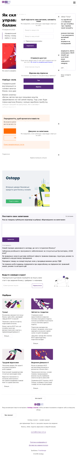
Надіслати (30, 45)
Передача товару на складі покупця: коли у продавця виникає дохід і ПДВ (31, 261)
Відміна (38, 86)
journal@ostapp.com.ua (38, 432)
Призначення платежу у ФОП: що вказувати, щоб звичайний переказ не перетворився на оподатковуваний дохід (65, 39)
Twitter (9, 158)
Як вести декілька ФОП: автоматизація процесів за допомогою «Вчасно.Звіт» (40, 367)
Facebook (4, 158)
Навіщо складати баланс (65, 75)
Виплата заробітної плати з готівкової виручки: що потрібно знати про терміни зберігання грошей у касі (65, 25)
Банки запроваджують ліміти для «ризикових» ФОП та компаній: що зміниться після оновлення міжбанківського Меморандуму (65, 56)
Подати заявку (14, 201)
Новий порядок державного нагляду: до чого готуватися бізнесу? (28, 248)
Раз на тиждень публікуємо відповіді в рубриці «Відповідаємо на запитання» (33, 220)
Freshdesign (42, 450)
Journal (7, 3)
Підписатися (37, 285)
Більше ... (62, 67)
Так (38, 80)
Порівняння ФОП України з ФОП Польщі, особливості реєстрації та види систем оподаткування (42, 382)
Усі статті (38, 398)
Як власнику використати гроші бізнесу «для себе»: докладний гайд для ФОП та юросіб (12, 317)
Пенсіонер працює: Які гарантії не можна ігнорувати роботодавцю (12, 367)
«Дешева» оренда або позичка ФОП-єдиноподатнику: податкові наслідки (41, 337)
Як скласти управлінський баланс (42, 62)
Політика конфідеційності (38, 442)
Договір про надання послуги (38, 445)
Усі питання (69, 216)
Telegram (14, 158)
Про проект (9, 415)
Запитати (10, 239)
